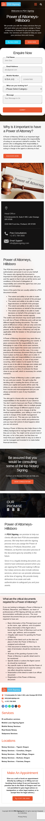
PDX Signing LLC (19, 811)
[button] (35, 4)
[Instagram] (16, 706)
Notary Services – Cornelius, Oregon (16, 751)
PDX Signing (12, 534)
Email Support (16, 241)
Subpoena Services (10, 733)
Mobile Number (12, 76)
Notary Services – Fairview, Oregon (16, 761)
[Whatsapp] (9, 706)
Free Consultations (18, 233)
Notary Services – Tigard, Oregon (15, 747)
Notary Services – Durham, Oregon (16, 758)
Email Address (12, 66)
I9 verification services (11, 719)
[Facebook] (3, 706)
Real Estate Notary (9, 730)
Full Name (10, 57)
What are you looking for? (17, 86)
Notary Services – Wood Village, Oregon (18, 754)
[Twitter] (6, 706)
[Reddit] (19, 706)
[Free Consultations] (6, 233)
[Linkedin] (12, 706)
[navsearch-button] (40, 4)
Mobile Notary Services (11, 726)
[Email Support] (6, 241)
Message (10, 95)
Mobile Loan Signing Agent (13, 723)
